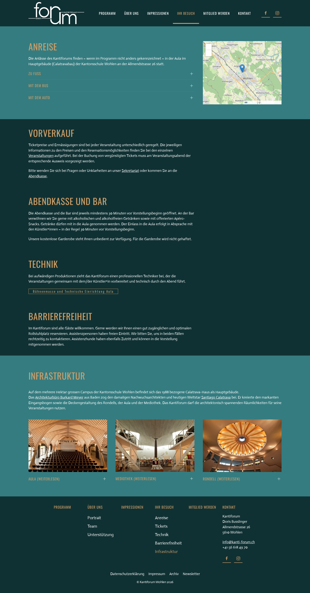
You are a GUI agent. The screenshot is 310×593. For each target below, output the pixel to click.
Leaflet (251, 102)
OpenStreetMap (270, 102)
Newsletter (191, 574)
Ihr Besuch (164, 507)
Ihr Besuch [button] (186, 13)
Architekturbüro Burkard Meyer (59, 397)
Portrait (94, 517)
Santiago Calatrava (216, 397)
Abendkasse (37, 176)
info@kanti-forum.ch (238, 542)
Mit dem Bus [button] (38, 85)
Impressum (156, 574)
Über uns (95, 507)
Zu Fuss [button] (34, 73)
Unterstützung (101, 534)
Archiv (174, 574)
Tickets (161, 526)
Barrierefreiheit (168, 543)
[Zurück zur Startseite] (56, 13)
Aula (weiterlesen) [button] (43, 478)
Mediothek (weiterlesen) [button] (136, 478)
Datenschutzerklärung (127, 574)
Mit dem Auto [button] (39, 97)
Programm (107, 13)
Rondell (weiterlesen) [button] (221, 478)
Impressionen (158, 13)
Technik (161, 534)
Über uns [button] (131, 13)
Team (92, 526)
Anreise (161, 517)
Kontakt (244, 13)
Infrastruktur (166, 551)
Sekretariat (130, 170)
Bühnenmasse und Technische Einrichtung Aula (73, 291)
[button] (242, 68)
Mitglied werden (216, 13)
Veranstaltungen (41, 156)
